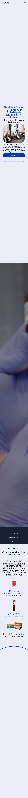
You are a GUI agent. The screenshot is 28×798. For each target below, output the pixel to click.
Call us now (14, 159)
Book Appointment (14, 155)
